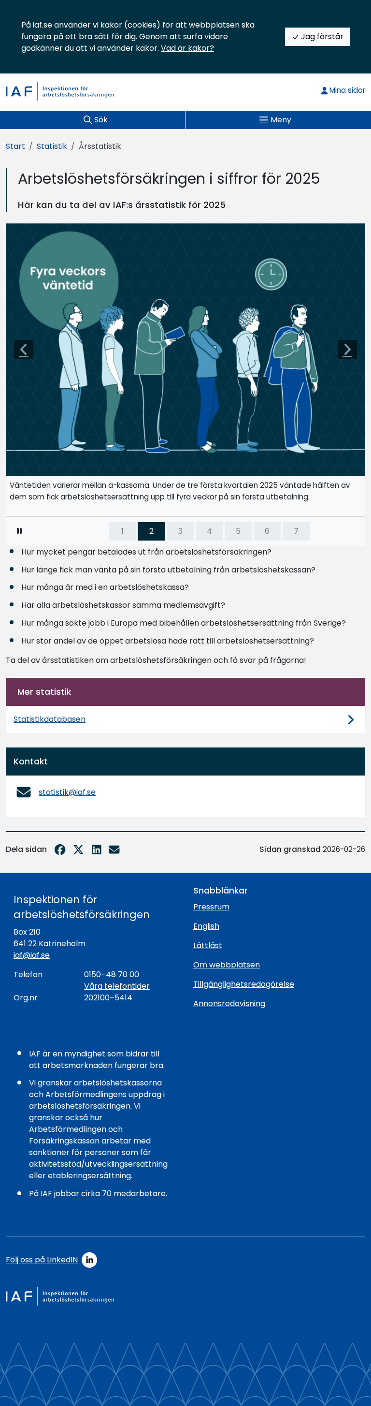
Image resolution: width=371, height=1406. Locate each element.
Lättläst (207, 945)
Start (15, 146)
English (206, 926)
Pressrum (211, 906)
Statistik (52, 146)
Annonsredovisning (229, 1003)
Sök (101, 119)
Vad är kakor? (187, 48)
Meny (281, 119)
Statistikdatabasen (50, 719)
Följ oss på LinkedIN (42, 1259)
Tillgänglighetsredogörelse (243, 984)
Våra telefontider (117, 986)
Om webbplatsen (226, 964)
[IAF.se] (60, 91)
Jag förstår (321, 36)
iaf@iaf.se (32, 955)
